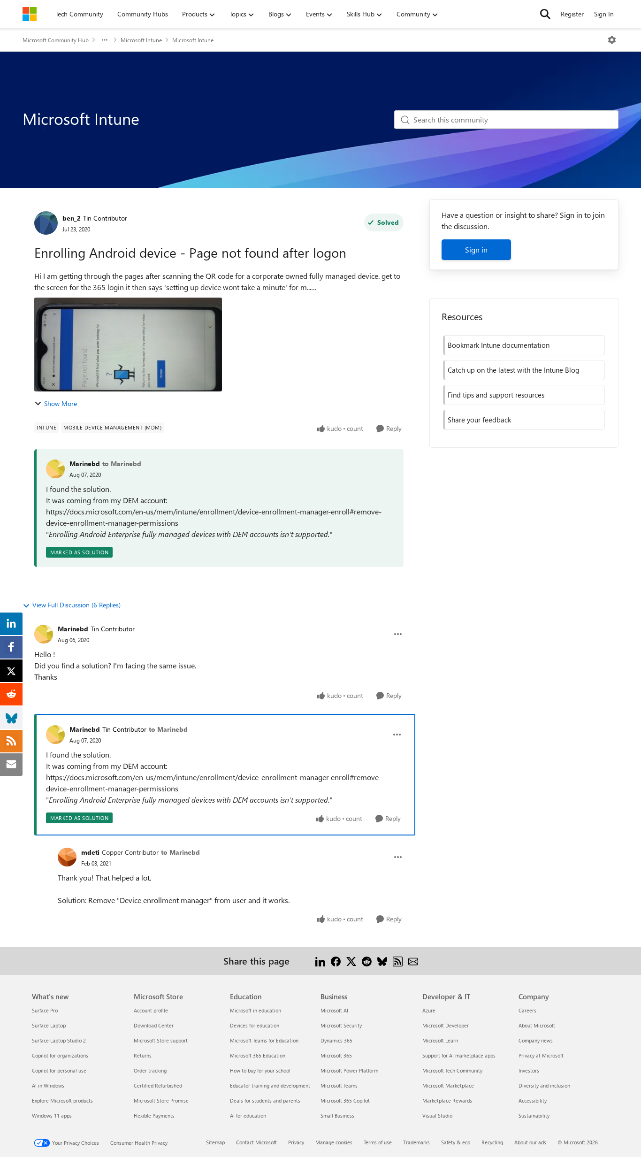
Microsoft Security (341, 1025)
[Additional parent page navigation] (104, 39)
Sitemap (215, 1142)
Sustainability (534, 1115)
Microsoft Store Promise (161, 1100)
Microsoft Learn (440, 1040)
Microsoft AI (334, 1010)
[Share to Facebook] (336, 960)
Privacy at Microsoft (541, 1055)
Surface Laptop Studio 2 (59, 1040)
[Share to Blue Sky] (382, 960)
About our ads (530, 1142)
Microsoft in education (255, 1010)
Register (572, 13)
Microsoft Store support (161, 1040)
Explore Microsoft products (62, 1100)
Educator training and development (270, 1085)
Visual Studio (437, 1115)
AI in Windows (48, 1085)
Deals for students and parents (265, 1100)
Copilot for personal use (59, 1070)
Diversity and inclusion (544, 1085)
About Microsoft (537, 1025)
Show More (60, 403)
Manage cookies (333, 1142)
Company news (536, 1040)
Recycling (492, 1142)
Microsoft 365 (336, 1055)
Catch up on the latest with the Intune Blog (514, 370)
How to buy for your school (260, 1070)
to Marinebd (121, 463)
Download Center (154, 1025)
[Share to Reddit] (367, 960)
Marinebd (84, 463)
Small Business (337, 1115)
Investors (529, 1070)
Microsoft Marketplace (448, 1085)
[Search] (545, 14)
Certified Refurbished (158, 1085)
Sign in (476, 249)
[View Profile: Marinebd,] (55, 469)
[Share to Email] (413, 960)
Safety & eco (455, 1142)
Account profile (151, 1010)
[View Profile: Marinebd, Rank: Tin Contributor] (43, 634)
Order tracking (150, 1070)
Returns (143, 1055)
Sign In (604, 13)
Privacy (296, 1142)
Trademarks (416, 1142)
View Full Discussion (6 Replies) (76, 604)
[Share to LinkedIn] (320, 960)
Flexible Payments (154, 1115)
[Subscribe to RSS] (398, 960)
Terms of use (378, 1142)
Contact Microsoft (256, 1142)
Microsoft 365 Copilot (345, 1100)
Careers (527, 1010)
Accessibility (533, 1100)
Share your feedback (479, 419)
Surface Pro (45, 1010)
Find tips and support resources (496, 394)
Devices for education (254, 1025)
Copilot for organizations (60, 1055)
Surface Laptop (49, 1025)
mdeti (90, 852)
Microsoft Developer (445, 1025)
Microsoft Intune (141, 40)
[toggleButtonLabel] (611, 39)
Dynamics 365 (336, 1040)
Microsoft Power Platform (349, 1070)
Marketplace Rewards (447, 1100)
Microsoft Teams (339, 1085)
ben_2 (71, 218)
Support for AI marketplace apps (459, 1055)
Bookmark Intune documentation (498, 345)
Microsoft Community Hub (56, 40)
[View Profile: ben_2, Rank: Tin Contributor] (46, 223)
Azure (428, 1010)
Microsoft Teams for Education (264, 1040)
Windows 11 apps (52, 1115)
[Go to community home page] (30, 14)
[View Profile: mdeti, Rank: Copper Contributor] (67, 857)
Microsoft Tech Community (452, 1070)
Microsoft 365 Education (257, 1055)
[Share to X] (351, 960)
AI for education (248, 1115)
